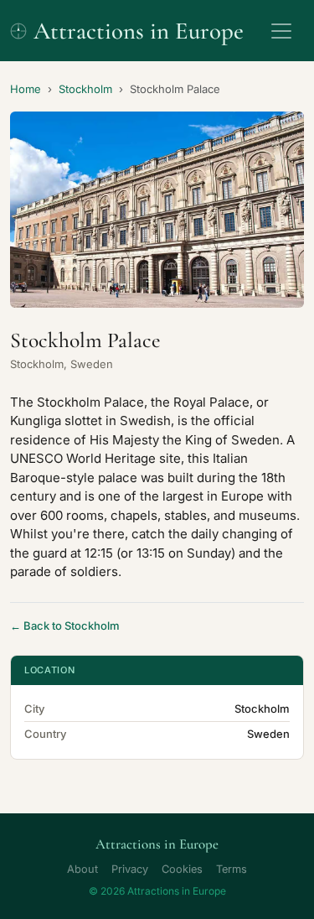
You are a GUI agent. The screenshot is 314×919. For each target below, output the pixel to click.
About (82, 869)
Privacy (129, 869)
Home (25, 89)
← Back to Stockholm (65, 625)
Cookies (182, 869)
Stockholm (85, 89)
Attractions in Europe (138, 30)
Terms (231, 869)
